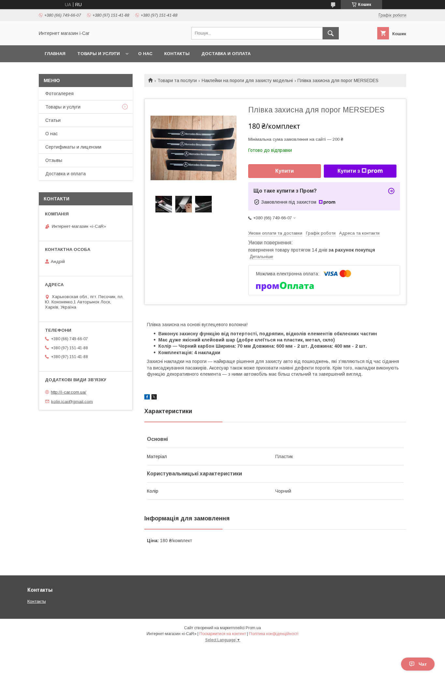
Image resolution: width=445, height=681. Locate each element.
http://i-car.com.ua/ (68, 392)
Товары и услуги (98, 53)
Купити (284, 171)
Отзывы (53, 160)
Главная (55, 53)
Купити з (348, 171)
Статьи (53, 120)
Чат (423, 664)
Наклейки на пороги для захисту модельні (247, 80)
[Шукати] (331, 33)
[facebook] (147, 397)
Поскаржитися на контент (222, 633)
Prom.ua (253, 628)
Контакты (177, 53)
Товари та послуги (177, 80)
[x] (154, 397)
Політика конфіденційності (273, 633)
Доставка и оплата (226, 53)
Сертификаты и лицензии (73, 147)
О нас (145, 53)
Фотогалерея (59, 93)
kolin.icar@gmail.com (72, 401)
